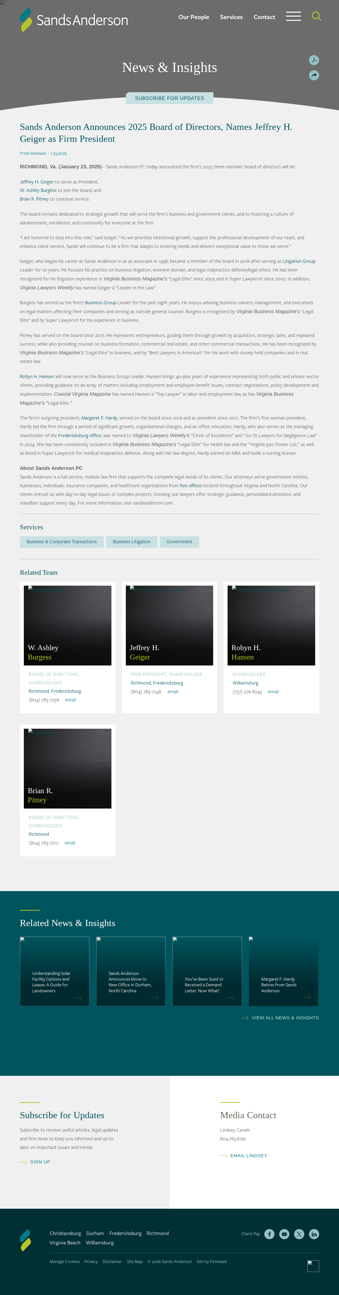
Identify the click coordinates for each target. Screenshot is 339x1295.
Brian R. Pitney (34, 199)
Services (231, 17)
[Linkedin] (314, 1234)
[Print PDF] (314, 60)
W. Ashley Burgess (38, 190)
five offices (191, 486)
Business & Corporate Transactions (62, 542)
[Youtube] (284, 1234)
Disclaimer (112, 1262)
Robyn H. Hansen (37, 377)
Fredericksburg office (79, 436)
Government (179, 542)
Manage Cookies (65, 1262)
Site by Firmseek (212, 1262)
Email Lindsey (249, 1155)
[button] (314, 75)
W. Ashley (43, 652)
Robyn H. (246, 652)
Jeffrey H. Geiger (37, 182)
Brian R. (40, 795)
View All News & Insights (285, 1017)
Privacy (91, 1262)
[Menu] (293, 17)
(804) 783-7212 (43, 843)
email (70, 700)
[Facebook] (269, 1234)
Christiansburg (65, 1233)
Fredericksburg (66, 691)
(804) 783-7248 (146, 692)
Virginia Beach (65, 1243)
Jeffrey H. (145, 652)
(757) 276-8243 (247, 692)
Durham (95, 1233)
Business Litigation (131, 542)
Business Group (100, 303)
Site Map (135, 1262)
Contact (264, 17)
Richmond (39, 691)
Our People (193, 17)
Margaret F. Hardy (99, 418)
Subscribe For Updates (169, 98)
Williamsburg (245, 683)
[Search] (316, 16)
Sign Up (40, 1161)
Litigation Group (299, 261)
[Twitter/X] (299, 1234)
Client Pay (250, 1234)
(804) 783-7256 (44, 700)
